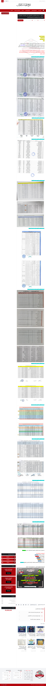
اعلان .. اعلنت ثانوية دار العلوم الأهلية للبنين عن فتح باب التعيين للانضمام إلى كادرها (22, 634)
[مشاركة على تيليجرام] (23, 605)
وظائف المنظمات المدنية (11, 603)
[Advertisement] (31, 28)
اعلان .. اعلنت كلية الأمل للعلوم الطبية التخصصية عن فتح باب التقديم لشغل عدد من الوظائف (40, 634)
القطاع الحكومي (34, 10)
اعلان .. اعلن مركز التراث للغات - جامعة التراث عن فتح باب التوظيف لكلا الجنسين (31, 634)
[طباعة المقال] (16, 605)
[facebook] (6, 685)
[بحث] (2, 1)
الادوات (12, 10)
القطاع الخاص (27, 10)
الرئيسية (39, 10)
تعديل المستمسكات (6, 679)
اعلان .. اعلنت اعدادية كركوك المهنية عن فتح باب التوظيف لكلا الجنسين (31, 647)
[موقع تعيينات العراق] (23, 5)
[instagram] (2, 685)
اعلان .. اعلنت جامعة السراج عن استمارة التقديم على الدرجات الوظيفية (40, 647)
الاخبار (23, 10)
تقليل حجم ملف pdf (6, 675)
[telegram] (5, 685)
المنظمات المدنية (17, 10)
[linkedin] (3, 685)
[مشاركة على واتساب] (21, 605)
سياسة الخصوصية (16, 675)
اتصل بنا (18, 677)
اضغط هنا (24, 550)
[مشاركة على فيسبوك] (28, 605)
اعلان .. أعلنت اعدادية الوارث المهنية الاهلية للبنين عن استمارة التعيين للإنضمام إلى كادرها (22, 648)
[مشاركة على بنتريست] (19, 605)
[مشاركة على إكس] (26, 605)
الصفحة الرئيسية (30, 20)
